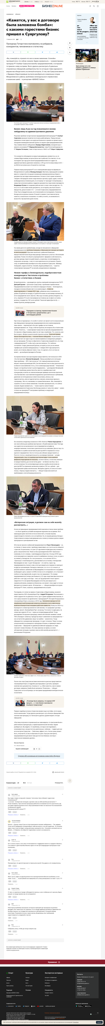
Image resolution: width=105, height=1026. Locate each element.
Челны (73, 1)
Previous (77, 42)
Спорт (10, 973)
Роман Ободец (88, 19)
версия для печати (59, 772)
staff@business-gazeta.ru (83, 994)
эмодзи (14, 812)
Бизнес (18, 14)
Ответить (22, 815)
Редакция (9, 990)
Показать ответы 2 (13, 814)
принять (99, 1022)
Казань (8, 6)
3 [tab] (87, 42)
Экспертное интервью (54, 973)
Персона (8, 980)
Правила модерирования (12, 950)
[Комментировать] (70, 43)
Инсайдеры (48, 985)
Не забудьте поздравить (51, 980)
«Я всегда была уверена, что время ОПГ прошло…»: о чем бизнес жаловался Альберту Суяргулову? (40, 703)
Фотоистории (29, 985)
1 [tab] (85, 77)
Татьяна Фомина (16, 820)
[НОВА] (27, 6)
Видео (27, 980)
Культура (29, 973)
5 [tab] (88, 77)
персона (79, 15)
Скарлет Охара (15, 888)
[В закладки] (70, 48)
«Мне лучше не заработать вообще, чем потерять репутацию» (86, 29)
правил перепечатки (59, 1018)
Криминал (10, 14)
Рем (12, 859)
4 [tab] (87, 77)
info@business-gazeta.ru (83, 983)
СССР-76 (13, 839)
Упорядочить (59, 783)
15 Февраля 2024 (10, 39)
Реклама (28, 990)
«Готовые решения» (90, 21)
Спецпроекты (49, 990)
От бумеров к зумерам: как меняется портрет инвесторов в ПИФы (86, 67)
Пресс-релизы (9, 985)
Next (97, 42)
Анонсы (28, 977)
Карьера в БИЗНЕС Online (12, 992)
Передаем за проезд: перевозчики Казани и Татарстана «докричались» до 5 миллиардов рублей (41, 313)
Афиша (8, 977)
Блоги (7, 983)
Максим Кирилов (19, 743)
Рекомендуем (80, 63)
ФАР (12, 903)
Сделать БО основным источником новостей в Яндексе (39, 756)
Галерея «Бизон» (49, 992)
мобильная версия (50, 1006)
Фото (27, 983)
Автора (29, 783)
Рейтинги (47, 983)
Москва (83, 1)
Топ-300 (47, 995)
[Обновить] (70, 781)
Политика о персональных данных (52, 1013)
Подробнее (75, 1022)
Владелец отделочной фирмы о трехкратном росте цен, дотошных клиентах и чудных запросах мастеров (87, 36)
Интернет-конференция (51, 977)
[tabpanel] (87, 27)
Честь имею (14, 794)
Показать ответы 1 (13, 835)
